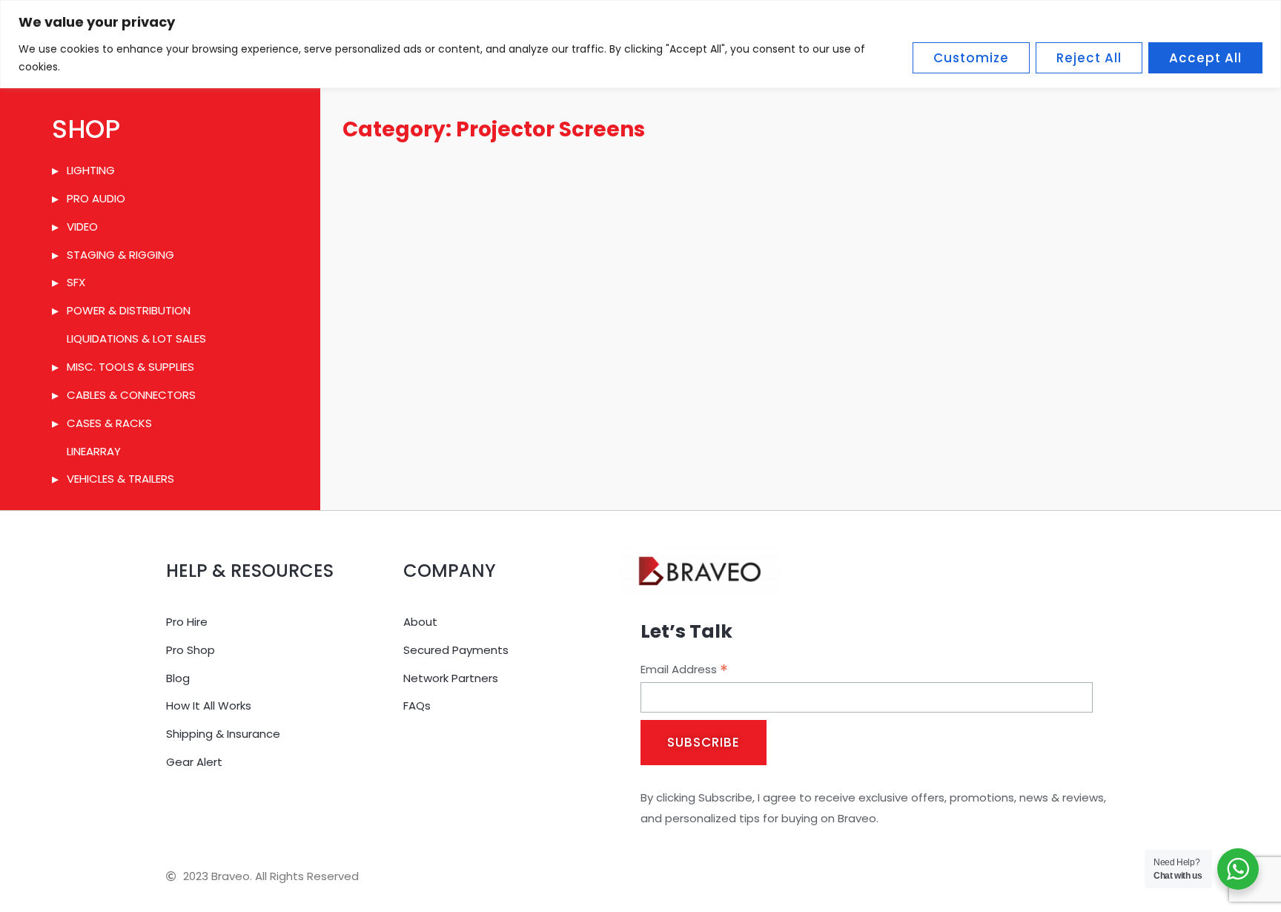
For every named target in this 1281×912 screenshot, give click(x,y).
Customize (971, 58)
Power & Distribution (129, 310)
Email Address (684, 669)
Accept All (1205, 58)
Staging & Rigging (120, 254)
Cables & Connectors (131, 395)
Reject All (1089, 58)
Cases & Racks (109, 423)
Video (82, 226)
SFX (76, 282)
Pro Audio (96, 198)
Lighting (91, 170)
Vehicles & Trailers (120, 478)
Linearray (94, 451)
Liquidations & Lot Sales (136, 338)
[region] (640, 44)
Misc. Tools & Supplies (130, 366)
